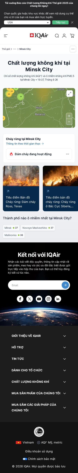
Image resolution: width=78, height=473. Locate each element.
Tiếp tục (60, 22)
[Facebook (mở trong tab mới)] (20, 299)
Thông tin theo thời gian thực (23, 143)
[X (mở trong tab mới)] (29, 299)
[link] (57, 36)
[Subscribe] (65, 285)
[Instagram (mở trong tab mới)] (48, 299)
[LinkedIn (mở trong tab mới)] (58, 299)
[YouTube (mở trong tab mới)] (39, 299)
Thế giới (6, 49)
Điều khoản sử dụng (39, 451)
